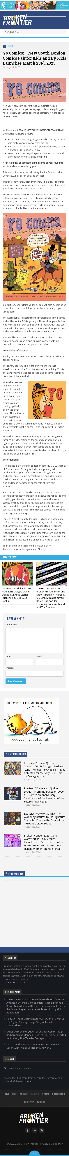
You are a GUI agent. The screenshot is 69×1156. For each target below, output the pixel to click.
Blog (10, 46)
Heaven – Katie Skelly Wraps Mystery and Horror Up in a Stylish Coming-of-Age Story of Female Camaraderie (35, 1022)
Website (10, 667)
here (28, 1081)
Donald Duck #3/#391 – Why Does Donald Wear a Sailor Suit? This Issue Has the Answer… (33, 1046)
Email (39, 656)
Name (9, 656)
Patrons (41, 1102)
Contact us (29, 1102)
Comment (11, 624)
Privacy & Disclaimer (51, 1143)
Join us (21, 982)
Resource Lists (58, 1094)
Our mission (9, 982)
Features (34, 1094)
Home (7, 1094)
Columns (23, 1094)
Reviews (45, 1094)
